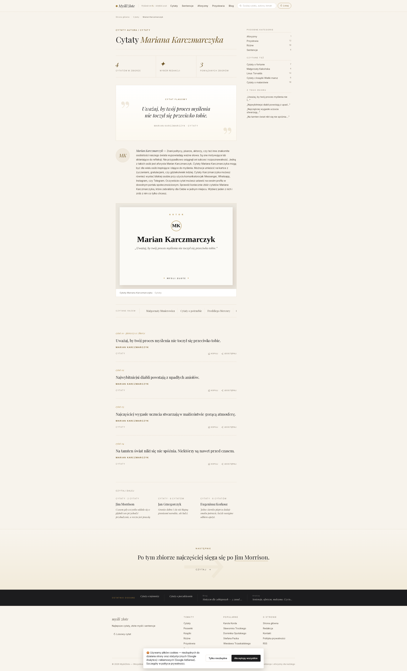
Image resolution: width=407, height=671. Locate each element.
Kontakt (267, 633)
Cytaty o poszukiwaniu (180, 596)
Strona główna (122, 17)
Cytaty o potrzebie (191, 311)
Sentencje (187, 5)
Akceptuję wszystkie (246, 658)
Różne (269, 45)
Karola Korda (230, 623)
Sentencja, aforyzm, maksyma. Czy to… (272, 598)
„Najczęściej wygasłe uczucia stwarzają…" (263, 111)
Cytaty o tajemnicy (149, 596)
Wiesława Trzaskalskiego (237, 643)
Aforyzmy (203, 5)
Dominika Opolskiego (234, 633)
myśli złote (120, 619)
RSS (265, 643)
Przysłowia (218, 5)
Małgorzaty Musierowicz (160, 311)
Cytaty (174, 5)
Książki (187, 633)
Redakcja (268, 628)
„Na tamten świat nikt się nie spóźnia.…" (268, 116)
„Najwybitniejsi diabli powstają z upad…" (268, 104)
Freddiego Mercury (218, 311)
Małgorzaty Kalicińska (269, 69)
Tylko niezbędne (218, 658)
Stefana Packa (231, 638)
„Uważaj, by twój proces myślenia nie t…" (267, 98)
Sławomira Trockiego (234, 628)
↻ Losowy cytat (122, 634)
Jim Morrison (251, 557)
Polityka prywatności (274, 638)
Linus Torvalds (269, 73)
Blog (231, 5)
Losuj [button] (284, 5)
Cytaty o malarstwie (269, 82)
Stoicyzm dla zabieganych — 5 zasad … (222, 598)
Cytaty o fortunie (269, 64)
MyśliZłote (127, 5)
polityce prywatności (172, 663)
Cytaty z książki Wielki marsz (269, 78)
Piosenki (188, 628)
